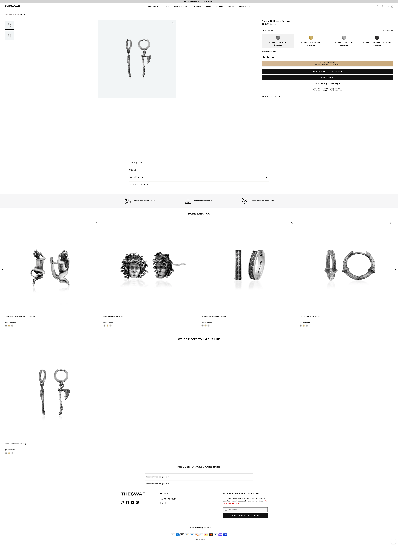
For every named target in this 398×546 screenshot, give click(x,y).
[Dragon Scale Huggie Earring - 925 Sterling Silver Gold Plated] (205, 326)
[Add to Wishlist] (173, 22)
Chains (208, 6)
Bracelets (197, 6)
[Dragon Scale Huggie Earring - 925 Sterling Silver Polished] (209, 326)
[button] (269, 30)
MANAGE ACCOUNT (168, 499)
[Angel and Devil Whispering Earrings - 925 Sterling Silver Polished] (12, 326)
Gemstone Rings (180, 6)
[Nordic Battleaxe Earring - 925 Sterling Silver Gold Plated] (266, 142)
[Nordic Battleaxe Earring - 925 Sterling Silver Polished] (269, 142)
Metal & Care (136, 177)
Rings (165, 6)
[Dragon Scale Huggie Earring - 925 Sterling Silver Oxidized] (202, 326)
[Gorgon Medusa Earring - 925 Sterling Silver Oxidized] (104, 326)
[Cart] (392, 6)
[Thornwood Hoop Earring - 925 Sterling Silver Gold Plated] (304, 326)
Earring (231, 6)
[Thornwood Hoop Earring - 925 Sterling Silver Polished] (307, 326)
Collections (243, 6)
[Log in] (383, 6)
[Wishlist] (387, 6)
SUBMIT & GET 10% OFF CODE (245, 516)
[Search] (378, 6)
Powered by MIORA (199, 539)
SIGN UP (163, 503)
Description (135, 162)
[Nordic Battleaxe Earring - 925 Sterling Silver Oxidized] (263, 142)
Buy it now (327, 78)
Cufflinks (219, 6)
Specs (132, 169)
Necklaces (152, 6)
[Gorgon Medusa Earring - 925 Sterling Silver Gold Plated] (107, 326)
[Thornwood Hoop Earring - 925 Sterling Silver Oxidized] (301, 326)
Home (7, 14)
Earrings (22, 14)
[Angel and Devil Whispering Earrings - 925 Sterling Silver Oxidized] (6, 326)
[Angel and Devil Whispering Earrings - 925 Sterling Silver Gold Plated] (9, 326)
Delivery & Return (138, 184)
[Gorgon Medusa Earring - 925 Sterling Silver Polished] (110, 326)
